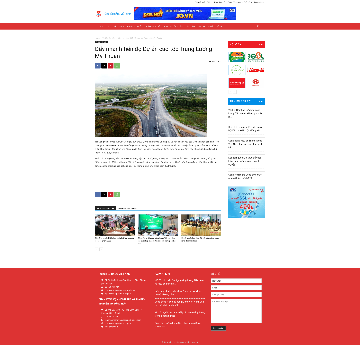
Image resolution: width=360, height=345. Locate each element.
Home (97, 38)
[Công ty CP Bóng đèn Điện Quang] (237, 83)
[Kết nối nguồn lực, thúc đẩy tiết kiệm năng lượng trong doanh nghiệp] (201, 225)
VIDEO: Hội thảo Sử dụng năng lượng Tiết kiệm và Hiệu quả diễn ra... (245, 113)
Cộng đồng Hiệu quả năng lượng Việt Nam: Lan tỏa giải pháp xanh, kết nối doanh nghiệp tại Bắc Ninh (157, 241)
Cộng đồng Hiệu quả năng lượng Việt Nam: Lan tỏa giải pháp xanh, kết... (245, 144)
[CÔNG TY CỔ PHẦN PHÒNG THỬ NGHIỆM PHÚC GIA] (237, 70)
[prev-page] (96, 249)
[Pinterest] (110, 65)
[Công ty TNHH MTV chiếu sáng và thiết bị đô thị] (255, 83)
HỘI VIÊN (235, 44)
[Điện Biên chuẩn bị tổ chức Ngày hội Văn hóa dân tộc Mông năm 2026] (115, 225)
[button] (258, 26)
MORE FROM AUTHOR (127, 208)
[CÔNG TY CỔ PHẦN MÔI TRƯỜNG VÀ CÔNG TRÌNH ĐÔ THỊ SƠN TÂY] (237, 57)
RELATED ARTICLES (105, 208)
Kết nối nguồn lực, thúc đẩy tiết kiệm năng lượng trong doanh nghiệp (244, 161)
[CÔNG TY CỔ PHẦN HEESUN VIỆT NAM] (255, 57)
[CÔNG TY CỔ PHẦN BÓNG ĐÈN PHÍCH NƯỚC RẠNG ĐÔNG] (255, 70)
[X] (104, 65)
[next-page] (101, 249)
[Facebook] (98, 65)
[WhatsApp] (117, 65)
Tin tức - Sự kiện (109, 38)
